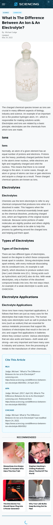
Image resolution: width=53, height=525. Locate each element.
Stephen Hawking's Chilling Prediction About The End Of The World (38, 470)
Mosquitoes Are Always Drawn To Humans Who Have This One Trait (13, 468)
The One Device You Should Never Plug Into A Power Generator (13, 506)
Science (6, 12)
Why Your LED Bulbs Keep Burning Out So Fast (38, 506)
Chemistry (17, 12)
